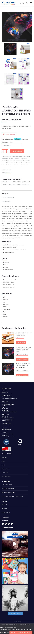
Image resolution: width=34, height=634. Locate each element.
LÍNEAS (3, 461)
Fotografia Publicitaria (21, 162)
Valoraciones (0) (6, 201)
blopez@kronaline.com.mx (7, 425)
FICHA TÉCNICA (10, 134)
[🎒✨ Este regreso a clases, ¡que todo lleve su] (15, 571)
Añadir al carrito (17, 151)
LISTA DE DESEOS (5, 512)
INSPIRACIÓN (5, 472)
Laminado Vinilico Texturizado (12, 160)
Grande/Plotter (13, 164)
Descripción (5, 193)
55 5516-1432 (5, 410)
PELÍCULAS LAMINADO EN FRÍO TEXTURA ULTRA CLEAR (23, 366)
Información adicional (8, 197)
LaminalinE (9, 156)
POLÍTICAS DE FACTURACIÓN (8, 488)
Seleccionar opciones (22, 359)
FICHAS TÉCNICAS (6, 476)
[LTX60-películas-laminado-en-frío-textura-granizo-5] (10, 79)
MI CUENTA (4, 504)
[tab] (17, 193)
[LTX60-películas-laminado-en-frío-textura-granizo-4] (24, 79)
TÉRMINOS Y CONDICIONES (8, 492)
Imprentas (11, 158)
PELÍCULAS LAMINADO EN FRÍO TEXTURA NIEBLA (23, 350)
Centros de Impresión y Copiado (19, 156)
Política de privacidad (24, 632)
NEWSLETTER (5, 517)
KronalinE (8, 172)
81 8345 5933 (5, 435)
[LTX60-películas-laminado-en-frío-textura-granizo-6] (17, 94)
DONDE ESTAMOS (6, 469)
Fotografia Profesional (11, 162)
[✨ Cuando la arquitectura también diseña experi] (15, 544)
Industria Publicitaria (18, 158)
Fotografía (22, 160)
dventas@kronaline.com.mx (11, 398)
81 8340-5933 (9, 433)
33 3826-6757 (9, 420)
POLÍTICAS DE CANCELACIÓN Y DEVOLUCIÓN (12, 496)
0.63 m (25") (19, 164)
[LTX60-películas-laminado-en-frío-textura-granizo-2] (10, 64)
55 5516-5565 (5, 408)
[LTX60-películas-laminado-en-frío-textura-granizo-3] (24, 64)
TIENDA (3, 465)
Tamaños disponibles (7, 142)
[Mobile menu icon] (30, 3)
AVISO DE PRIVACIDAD (7, 484)
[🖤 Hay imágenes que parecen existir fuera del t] (15, 598)
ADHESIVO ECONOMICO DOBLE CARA (24, 334)
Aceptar (13, 632)
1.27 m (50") (25, 164)
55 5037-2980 (9, 397)
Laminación (7, 164)
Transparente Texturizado (7, 167)
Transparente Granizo (18, 167)
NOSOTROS (4, 457)
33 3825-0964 (5, 422)
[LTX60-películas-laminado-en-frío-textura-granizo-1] (24, 49)
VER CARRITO (5, 508)
